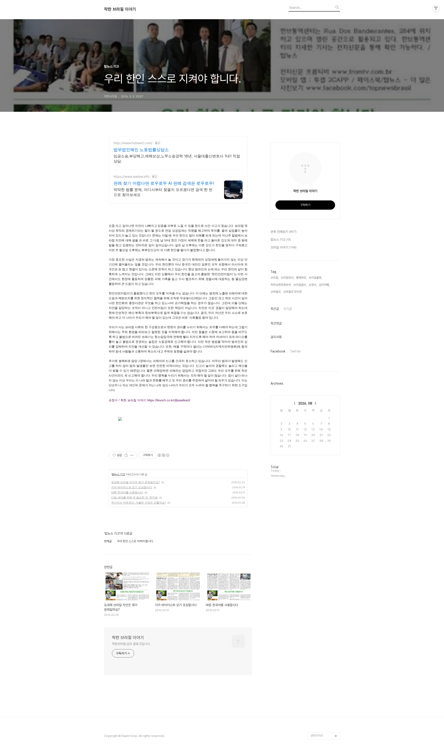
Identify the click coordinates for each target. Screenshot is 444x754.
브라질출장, (315, 277)
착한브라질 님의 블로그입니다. (131, 644)
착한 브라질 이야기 (120, 9)
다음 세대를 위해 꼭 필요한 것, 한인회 (134, 497)
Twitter (295, 351)
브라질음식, (300, 285)
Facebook (278, 351)
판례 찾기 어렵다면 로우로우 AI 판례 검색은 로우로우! (164, 183)
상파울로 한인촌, (292, 291)
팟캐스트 (316, 728)
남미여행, (324, 285)
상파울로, (276, 291)
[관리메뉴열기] (435, 8)
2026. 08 (305, 403)
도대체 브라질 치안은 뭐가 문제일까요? (135, 482)
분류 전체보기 (283, 232)
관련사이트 (317, 735)
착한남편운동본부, (281, 285)
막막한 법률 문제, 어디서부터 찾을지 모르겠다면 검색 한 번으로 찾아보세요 (163, 192)
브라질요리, (287, 277)
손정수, (313, 285)
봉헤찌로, (301, 277)
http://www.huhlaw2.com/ (133, 143)
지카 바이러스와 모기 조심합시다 (131, 487)
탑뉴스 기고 (118, 474)
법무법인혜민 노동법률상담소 (141, 149)
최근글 (275, 309)
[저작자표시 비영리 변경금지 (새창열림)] (163, 455)
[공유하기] (126, 455)
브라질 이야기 (283, 247)
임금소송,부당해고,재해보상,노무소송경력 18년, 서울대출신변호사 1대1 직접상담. (177, 158)
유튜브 (314, 721)
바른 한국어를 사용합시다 (127, 492)
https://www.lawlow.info (131, 176)
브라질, (275, 277)
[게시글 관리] (132, 455)
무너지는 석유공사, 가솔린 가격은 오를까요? (138, 502)
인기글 (288, 309)
